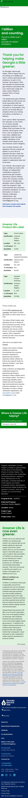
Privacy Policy (5, 793)
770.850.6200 (6, 763)
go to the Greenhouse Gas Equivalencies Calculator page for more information (13, 683)
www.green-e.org (8, 365)
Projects (5, 344)
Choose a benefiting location (11, 421)
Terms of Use (5, 791)
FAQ (2, 738)
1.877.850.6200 (6, 765)
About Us (4, 722)
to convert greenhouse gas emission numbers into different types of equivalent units (12, 674)
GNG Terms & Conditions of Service (11, 796)
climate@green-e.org (9, 395)
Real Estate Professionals (10, 726)
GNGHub (4, 730)
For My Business (7, 734)
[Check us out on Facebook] (2, 775)
